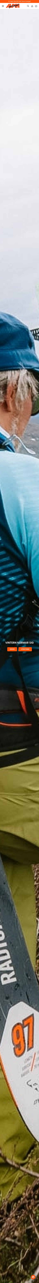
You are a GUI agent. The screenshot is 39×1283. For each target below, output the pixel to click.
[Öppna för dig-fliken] (33, 1277)
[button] (36, 6)
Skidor (12, 649)
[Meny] (3, 6)
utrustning (25, 649)
